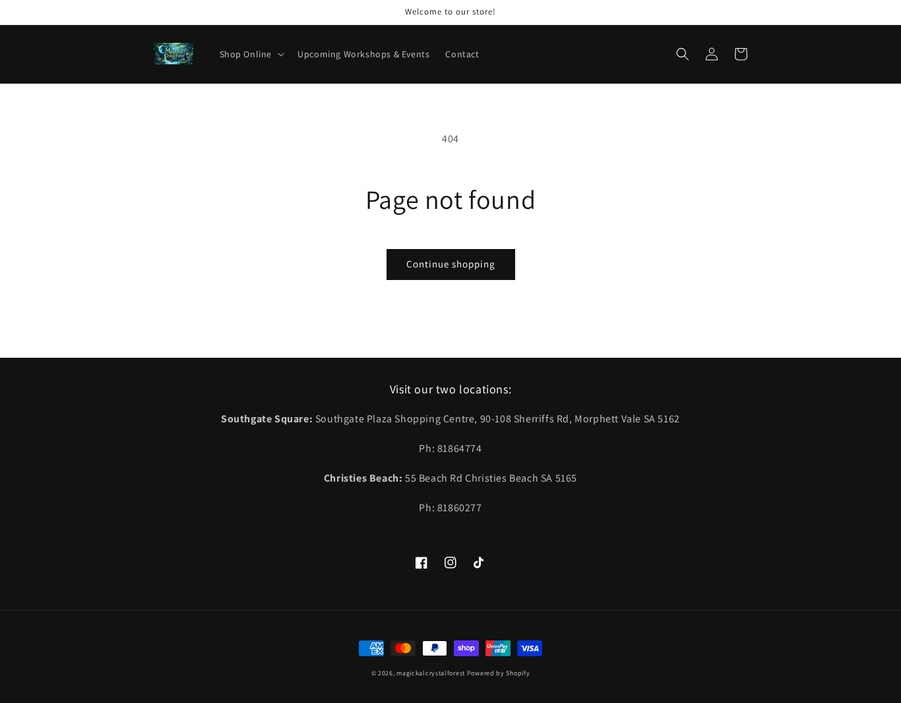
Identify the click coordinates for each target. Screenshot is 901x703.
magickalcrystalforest (430, 673)
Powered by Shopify (498, 673)
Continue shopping (450, 264)
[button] (251, 54)
